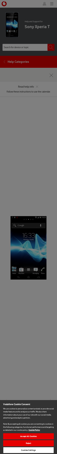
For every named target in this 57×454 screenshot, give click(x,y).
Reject (28, 443)
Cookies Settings (28, 450)
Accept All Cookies (28, 436)
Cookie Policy (34, 430)
